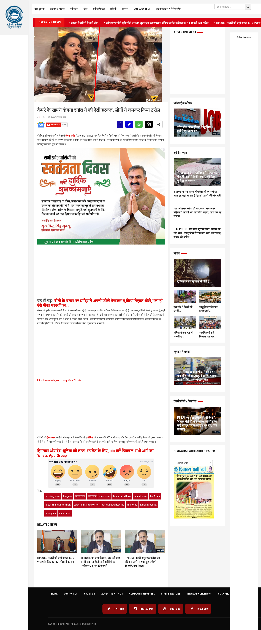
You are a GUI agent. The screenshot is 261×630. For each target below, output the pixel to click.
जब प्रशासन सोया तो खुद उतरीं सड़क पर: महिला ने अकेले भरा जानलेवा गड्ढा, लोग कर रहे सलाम (197, 212)
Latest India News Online (86, 504)
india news (104, 496)
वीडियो (113, 8)
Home (54, 593)
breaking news (53, 496)
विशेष (177, 253)
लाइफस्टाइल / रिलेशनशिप (168, 8)
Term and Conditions (199, 593)
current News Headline (113, 504)
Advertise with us (112, 593)
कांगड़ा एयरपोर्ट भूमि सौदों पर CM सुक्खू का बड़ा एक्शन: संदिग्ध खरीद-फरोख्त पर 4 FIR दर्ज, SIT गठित (139, 22)
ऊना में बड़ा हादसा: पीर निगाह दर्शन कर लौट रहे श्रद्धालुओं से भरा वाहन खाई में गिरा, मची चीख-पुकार (196, 375)
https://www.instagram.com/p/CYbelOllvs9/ (59, 380)
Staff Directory (170, 593)
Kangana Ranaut (148, 504)
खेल (86, 8)
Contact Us (71, 593)
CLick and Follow (228, 593)
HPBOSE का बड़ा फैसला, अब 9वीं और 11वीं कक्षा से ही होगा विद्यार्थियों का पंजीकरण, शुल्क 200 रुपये (100, 561)
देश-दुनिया (40, 8)
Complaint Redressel (142, 593)
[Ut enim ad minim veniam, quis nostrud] (197, 273)
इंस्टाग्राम (51, 437)
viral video (132, 504)
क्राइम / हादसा (57, 8)
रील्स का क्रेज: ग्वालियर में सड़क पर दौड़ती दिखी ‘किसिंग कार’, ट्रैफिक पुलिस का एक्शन (197, 176)
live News (155, 496)
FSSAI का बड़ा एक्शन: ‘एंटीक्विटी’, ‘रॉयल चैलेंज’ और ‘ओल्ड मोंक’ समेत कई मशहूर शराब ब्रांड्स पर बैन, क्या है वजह (197, 423)
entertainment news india (58, 504)
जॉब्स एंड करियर (183, 103)
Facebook (202, 608)
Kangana (67, 496)
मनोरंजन (74, 8)
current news (140, 496)
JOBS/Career (142, 8)
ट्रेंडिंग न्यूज (181, 152)
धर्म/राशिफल (99, 8)
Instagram (51, 513)
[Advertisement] (14, 72)
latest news (64, 513)
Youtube (174, 608)
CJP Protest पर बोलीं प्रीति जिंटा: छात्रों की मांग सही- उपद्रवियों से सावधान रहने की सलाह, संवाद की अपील (197, 233)
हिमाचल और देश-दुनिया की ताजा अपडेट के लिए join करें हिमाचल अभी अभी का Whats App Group (95, 453)
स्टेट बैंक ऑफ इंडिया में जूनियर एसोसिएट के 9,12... (194, 129)
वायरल (125, 8)
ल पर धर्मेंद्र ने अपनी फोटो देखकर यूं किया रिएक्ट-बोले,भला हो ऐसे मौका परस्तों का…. (99, 303)
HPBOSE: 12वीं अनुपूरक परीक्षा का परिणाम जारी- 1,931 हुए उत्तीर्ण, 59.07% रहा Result (142, 561)
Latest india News (122, 496)
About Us (89, 593)
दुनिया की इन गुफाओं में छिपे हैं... (194, 281)
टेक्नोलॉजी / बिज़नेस (185, 401)
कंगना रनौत (70, 135)
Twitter (119, 608)
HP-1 (41, 117)
